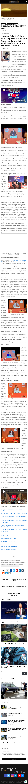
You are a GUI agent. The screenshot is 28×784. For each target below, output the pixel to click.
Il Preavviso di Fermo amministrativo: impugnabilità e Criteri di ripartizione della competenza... (16, 707)
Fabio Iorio (18, 560)
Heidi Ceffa (3, 564)
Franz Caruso (11, 562)
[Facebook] (5, 775)
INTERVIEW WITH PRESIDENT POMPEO (9, 546)
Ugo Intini (10, 566)
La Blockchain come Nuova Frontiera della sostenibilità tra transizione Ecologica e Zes (16, 721)
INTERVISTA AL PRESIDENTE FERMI (8, 541)
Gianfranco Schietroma (20, 562)
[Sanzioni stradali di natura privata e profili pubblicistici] (4, 737)
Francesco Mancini (6, 61)
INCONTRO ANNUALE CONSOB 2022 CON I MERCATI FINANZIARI (14, 513)
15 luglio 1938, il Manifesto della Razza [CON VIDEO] (14, 580)
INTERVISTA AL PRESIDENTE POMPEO (8, 538)
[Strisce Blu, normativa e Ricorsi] (4, 715)
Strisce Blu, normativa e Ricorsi (14, 713)
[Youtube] (19, 775)
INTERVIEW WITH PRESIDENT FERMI (8, 549)
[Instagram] (12, 775)
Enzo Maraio (12, 560)
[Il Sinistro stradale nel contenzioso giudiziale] (14, 690)
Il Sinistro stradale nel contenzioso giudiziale (11, 701)
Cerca (2, 671)
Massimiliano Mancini (14, 593)
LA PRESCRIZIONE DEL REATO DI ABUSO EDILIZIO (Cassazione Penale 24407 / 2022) (16, 729)
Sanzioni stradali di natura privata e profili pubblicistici (15, 736)
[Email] (22, 775)
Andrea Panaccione (4, 560)
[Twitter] (8, 775)
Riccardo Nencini (4, 566)
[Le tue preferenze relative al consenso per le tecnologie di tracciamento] (25, 781)
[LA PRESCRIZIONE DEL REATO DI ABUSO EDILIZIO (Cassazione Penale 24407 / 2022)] (4, 730)
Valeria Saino (16, 566)
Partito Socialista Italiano (11, 564)
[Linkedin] (15, 775)
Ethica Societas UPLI (22, 555)
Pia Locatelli (20, 564)
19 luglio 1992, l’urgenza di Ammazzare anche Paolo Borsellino (14, 587)
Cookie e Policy (23, 782)
